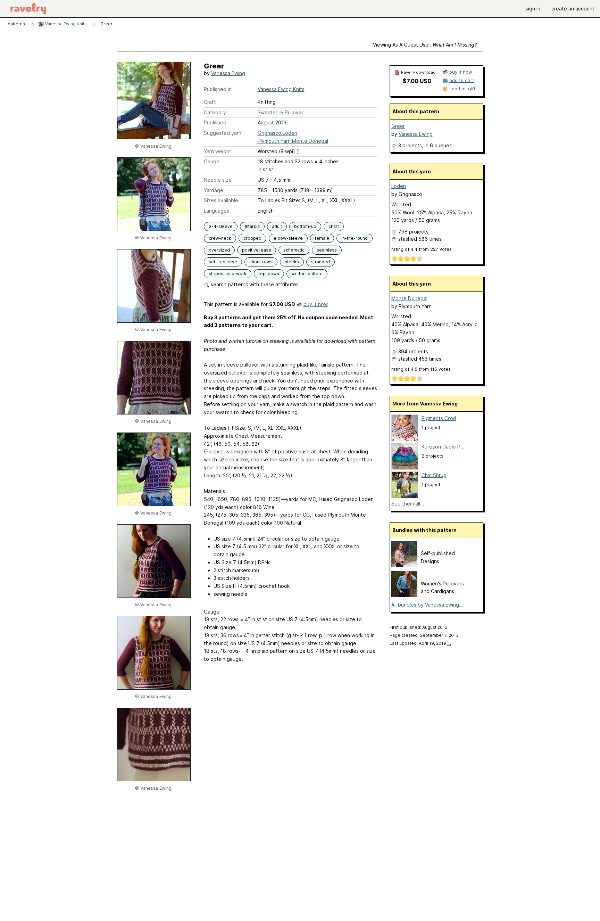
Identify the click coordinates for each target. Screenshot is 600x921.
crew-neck (220, 238)
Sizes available (221, 200)
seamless (327, 250)
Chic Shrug (434, 475)
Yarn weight (217, 151)
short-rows (261, 261)
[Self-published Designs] (404, 565)
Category (215, 112)
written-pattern (307, 273)
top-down (269, 273)
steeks (292, 261)
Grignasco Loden (277, 133)
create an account (572, 8)
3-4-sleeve (221, 226)
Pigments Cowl (439, 418)
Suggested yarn (222, 133)
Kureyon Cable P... (443, 447)
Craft (210, 102)
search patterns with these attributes (254, 284)
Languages (216, 211)
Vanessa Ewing (228, 73)
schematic (294, 250)
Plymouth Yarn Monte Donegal (293, 141)
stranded (320, 261)
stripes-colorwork (228, 273)
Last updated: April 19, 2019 (420, 643)
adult (277, 226)
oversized (219, 250)
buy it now (315, 304)
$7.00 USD (417, 80)
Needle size (218, 180)
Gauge (211, 161)
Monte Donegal (409, 298)
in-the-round (354, 238)
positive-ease (256, 250)
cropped (252, 238)
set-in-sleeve (223, 261)
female (322, 238)
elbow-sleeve (288, 238)
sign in (533, 8)
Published (215, 122)
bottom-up (305, 226)
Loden (398, 186)
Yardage (213, 190)
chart (333, 226)
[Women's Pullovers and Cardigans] (404, 595)
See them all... (407, 504)
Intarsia (252, 226)
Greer (398, 126)
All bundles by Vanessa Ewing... (427, 605)
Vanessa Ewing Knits (65, 23)
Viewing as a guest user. (425, 45)
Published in (218, 89)
